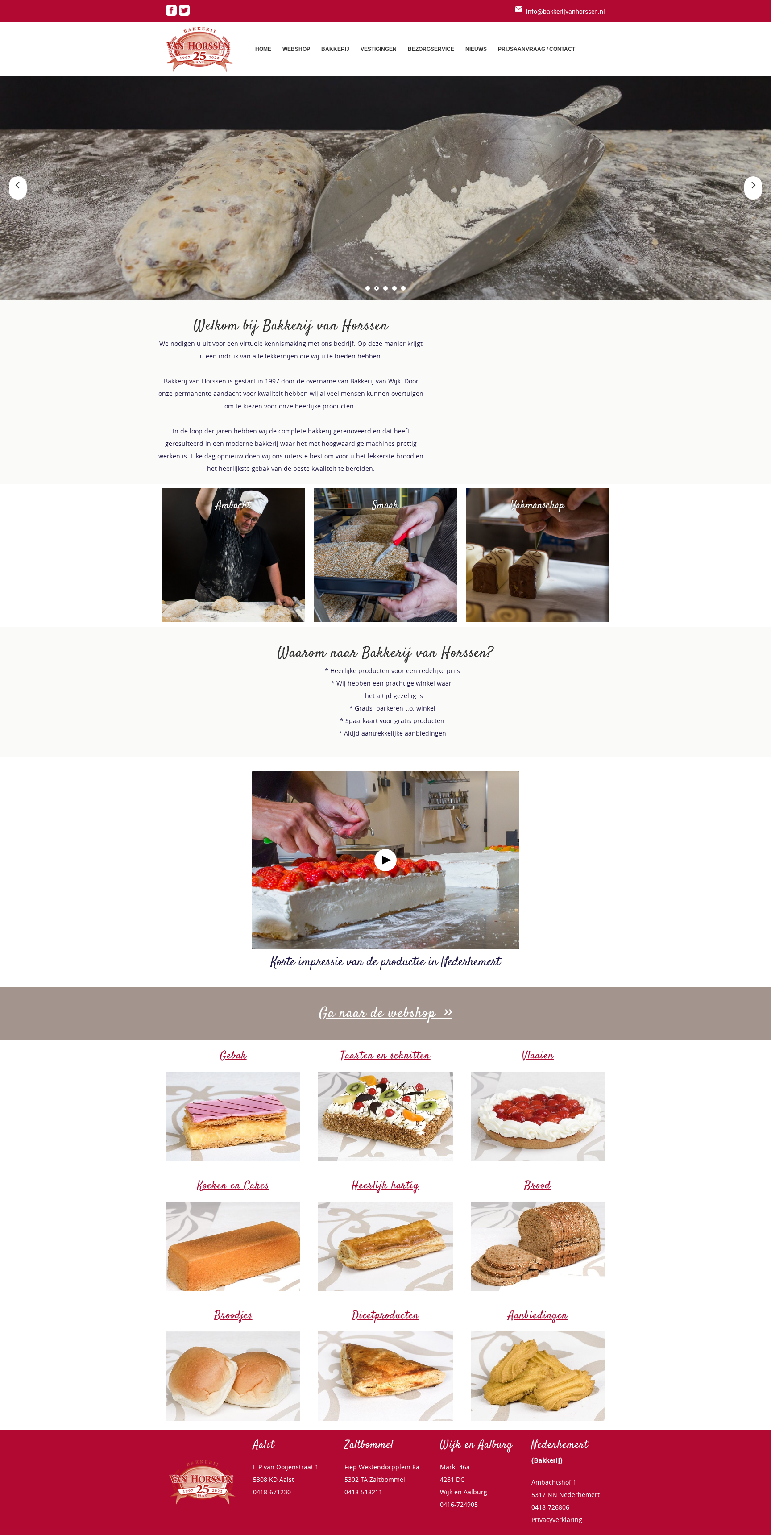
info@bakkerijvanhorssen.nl (565, 11)
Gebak (233, 1056)
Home (263, 49)
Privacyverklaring (556, 1519)
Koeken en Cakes (233, 1186)
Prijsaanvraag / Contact (536, 49)
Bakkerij (335, 49)
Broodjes (233, 1315)
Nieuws (476, 49)
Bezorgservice (431, 49)
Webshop (296, 49)
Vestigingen (379, 49)
